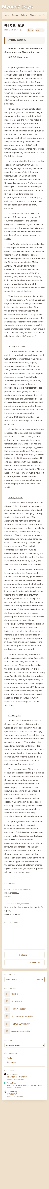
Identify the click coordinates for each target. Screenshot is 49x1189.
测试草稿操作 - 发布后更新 (17, 1077)
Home (6, 15)
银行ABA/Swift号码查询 (20, 1031)
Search (40, 979)
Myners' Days (17, 6)
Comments (11, 1062)
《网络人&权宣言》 (19, 1009)
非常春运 (14, 994)
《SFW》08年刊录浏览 (20, 1024)
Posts (9, 1058)
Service (15, 15)
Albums (33, 15)
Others (30, 30)
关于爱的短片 (16, 1001)
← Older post (24, 955)
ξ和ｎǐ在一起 (12, 1074)
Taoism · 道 (12, 1092)
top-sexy (39, 30)
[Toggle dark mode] (43, 15)
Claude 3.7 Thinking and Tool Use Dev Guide (24, 1085)
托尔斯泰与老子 (13, 1094)
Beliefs (24, 15)
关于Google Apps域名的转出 (23, 1016)
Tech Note (11, 1083)
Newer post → (36, 962)
